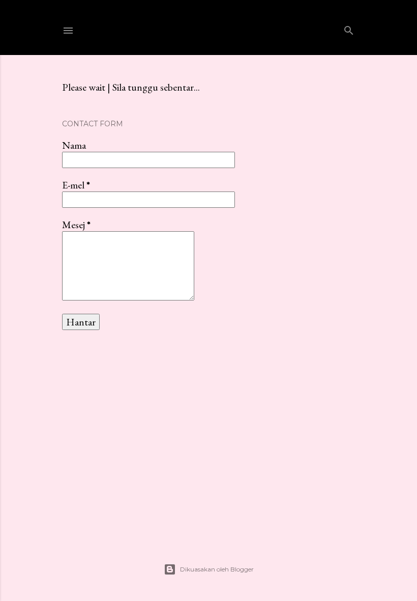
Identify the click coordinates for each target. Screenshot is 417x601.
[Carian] (349, 28)
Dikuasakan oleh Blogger (217, 569)
